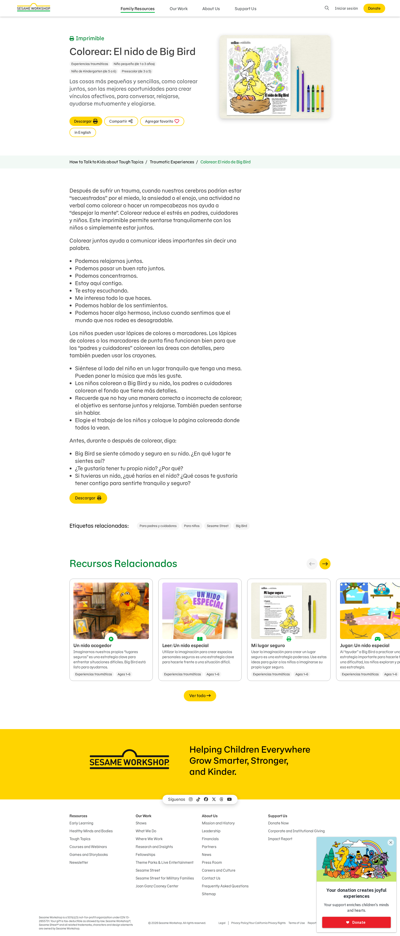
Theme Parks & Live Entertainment (165, 862)
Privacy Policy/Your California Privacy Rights (258, 923)
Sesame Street (217, 526)
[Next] (325, 563)
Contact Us (211, 878)
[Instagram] (191, 799)
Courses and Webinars (88, 846)
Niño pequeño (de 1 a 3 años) (134, 64)
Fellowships (145, 854)
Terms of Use (296, 923)
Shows (141, 823)
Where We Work (149, 838)
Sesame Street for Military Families (165, 878)
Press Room (212, 862)
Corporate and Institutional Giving (296, 831)
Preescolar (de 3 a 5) (136, 71)
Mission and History (218, 823)
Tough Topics (80, 838)
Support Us (245, 8)
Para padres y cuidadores (158, 526)
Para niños (192, 526)
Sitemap (209, 894)
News (206, 854)
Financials (210, 838)
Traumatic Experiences (172, 162)
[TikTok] (198, 799)
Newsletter (78, 862)
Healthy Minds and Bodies (91, 831)
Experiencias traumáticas (89, 64)
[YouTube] (229, 799)
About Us (211, 8)
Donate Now (278, 823)
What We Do (146, 831)
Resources (78, 816)
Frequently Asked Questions (225, 886)
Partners (209, 846)
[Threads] (221, 799)
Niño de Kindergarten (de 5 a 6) (93, 71)
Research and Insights (154, 846)
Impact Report (280, 838)
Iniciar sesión (346, 8)
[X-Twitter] (214, 799)
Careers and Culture (218, 870)
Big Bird (241, 526)
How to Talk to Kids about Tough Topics (106, 162)
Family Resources (138, 8)
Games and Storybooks (88, 854)
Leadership (211, 831)
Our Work (179, 8)
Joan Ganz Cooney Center (157, 886)
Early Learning (81, 823)
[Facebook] (206, 799)
